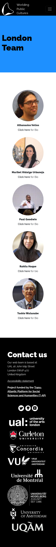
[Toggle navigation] (49, 9)
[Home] (9, 9)
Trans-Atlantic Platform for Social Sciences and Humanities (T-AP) (26, 391)
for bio (28, 271)
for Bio (28, 129)
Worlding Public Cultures (23, 9)
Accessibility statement (20, 380)
